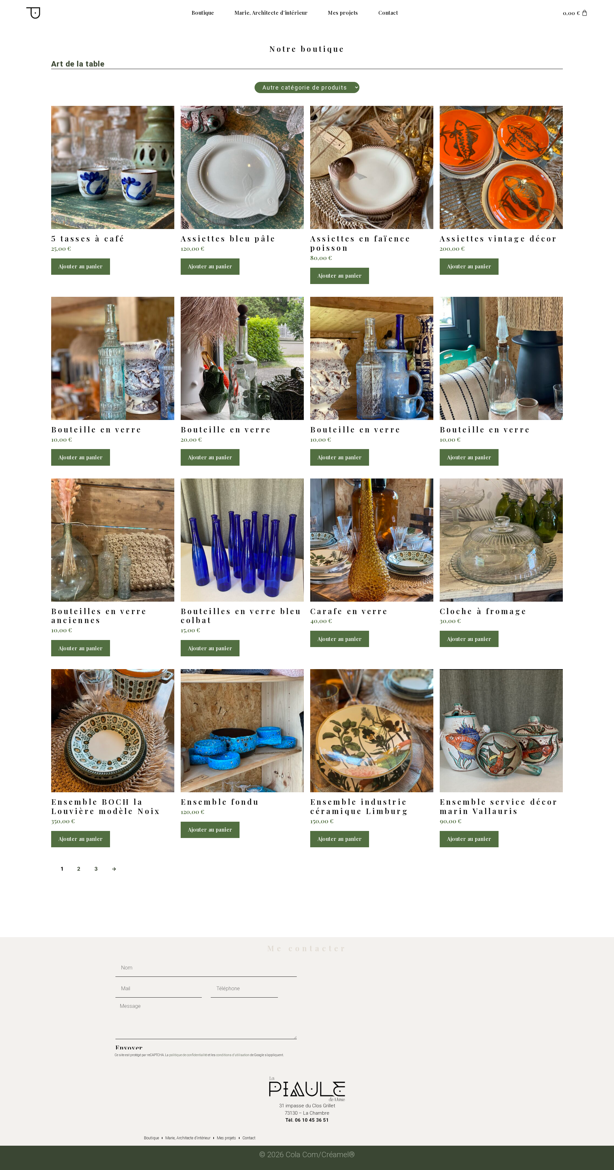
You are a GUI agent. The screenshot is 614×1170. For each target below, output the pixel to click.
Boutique (203, 13)
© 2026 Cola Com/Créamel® (307, 1154)
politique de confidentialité (188, 1055)
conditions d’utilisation (232, 1055)
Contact (388, 13)
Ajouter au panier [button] (81, 266)
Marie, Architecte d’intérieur (271, 13)
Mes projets (343, 13)
